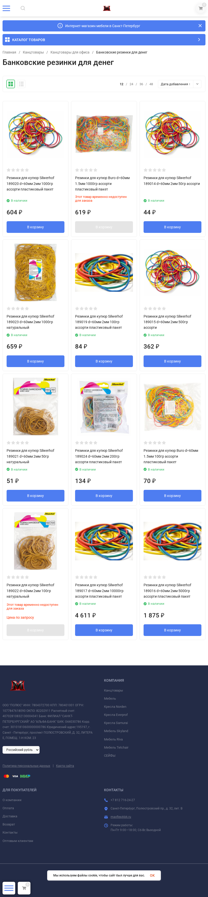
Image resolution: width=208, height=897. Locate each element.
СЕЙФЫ (109, 755)
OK (152, 875)
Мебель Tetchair (116, 747)
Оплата (8, 808)
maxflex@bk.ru (121, 817)
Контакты (10, 832)
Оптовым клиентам (18, 841)
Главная (9, 52)
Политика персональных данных (26, 766)
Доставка (10, 816)
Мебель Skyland (116, 731)
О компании (12, 800)
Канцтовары (33, 52)
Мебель (110, 698)
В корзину (35, 227)
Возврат (9, 824)
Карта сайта (65, 766)
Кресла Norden (115, 707)
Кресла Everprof (116, 715)
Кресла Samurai (116, 723)
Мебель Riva (113, 739)
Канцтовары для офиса (70, 52)
